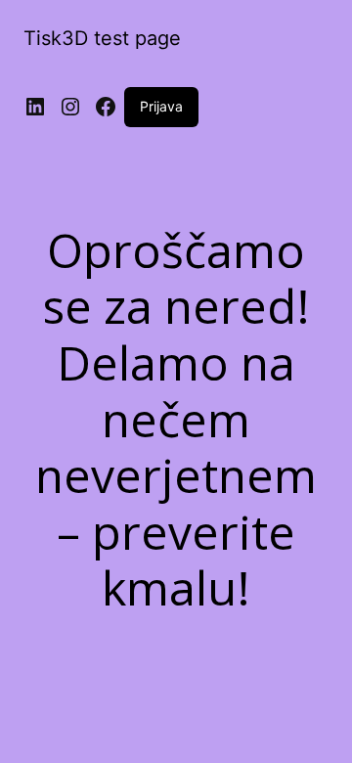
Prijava (161, 106)
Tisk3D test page (102, 38)
